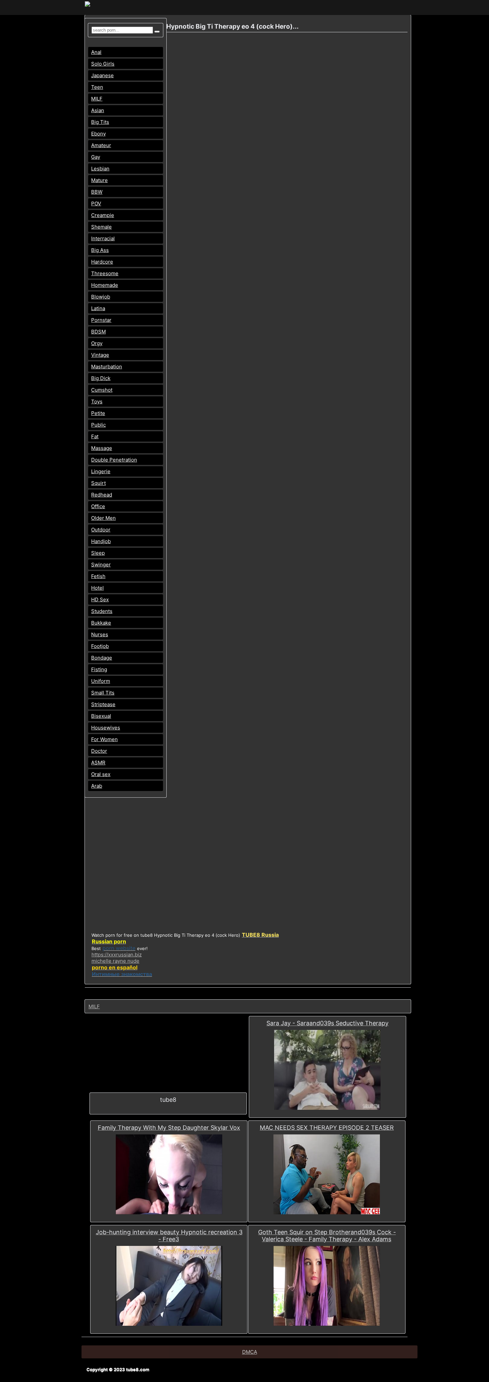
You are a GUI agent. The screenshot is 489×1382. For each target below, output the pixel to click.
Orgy (96, 343)
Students (101, 611)
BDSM (98, 331)
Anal (96, 52)
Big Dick (100, 378)
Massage (101, 448)
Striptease (103, 704)
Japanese (102, 75)
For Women (104, 739)
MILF (96, 99)
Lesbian (100, 168)
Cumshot (101, 390)
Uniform (100, 681)
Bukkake (101, 623)
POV (96, 203)
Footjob (100, 646)
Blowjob (100, 297)
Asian (97, 110)
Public (98, 425)
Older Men (103, 518)
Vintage (100, 355)
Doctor (99, 751)
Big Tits (100, 122)
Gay (95, 157)
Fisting (99, 669)
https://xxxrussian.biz (116, 954)
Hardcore (102, 262)
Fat (94, 436)
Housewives (105, 727)
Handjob (101, 541)
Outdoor (100, 529)
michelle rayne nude (115, 961)
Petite (98, 413)
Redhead (101, 495)
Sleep (98, 553)
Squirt (98, 483)
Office (98, 506)
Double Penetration (114, 460)
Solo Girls (102, 64)
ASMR (98, 762)
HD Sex (100, 599)
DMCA (249, 1352)
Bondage (101, 658)
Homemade (104, 285)
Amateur (101, 145)
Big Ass (100, 250)
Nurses (99, 634)
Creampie (102, 215)
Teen (97, 87)
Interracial (103, 238)
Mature (99, 180)
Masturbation (106, 366)
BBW (96, 192)
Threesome (104, 273)
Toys (96, 401)
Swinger (101, 564)
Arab (96, 786)
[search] (157, 32)
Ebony (98, 133)
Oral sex (100, 774)
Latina (98, 308)
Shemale (101, 227)
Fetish (98, 576)
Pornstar (101, 320)
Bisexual (101, 716)
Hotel (97, 588)
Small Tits (102, 693)
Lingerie (100, 471)
